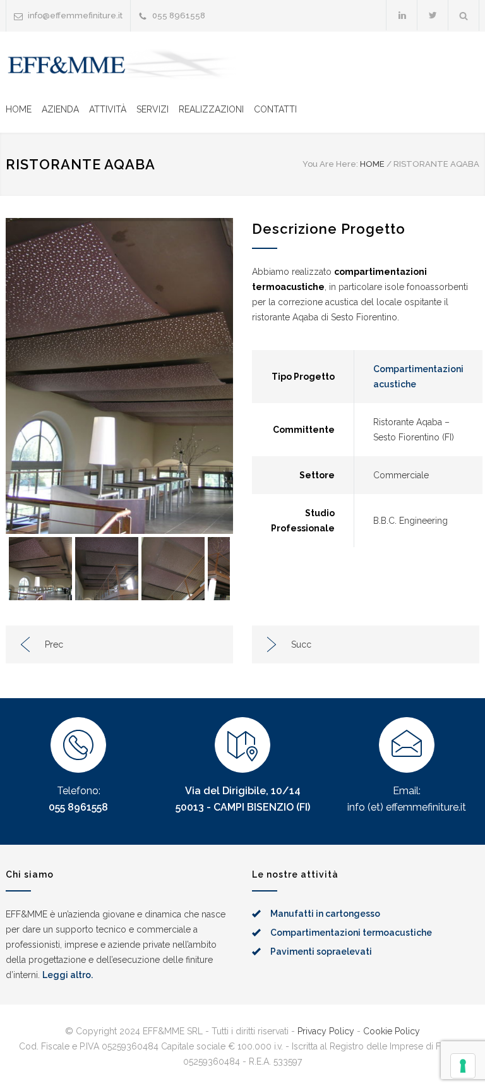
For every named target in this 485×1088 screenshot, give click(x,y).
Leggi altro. (67, 975)
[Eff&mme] (122, 65)
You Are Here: (330, 164)
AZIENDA (60, 109)
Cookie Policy (391, 1031)
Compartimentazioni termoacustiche (351, 933)
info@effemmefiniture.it (75, 15)
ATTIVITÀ (107, 109)
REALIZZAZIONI (211, 109)
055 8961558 (78, 807)
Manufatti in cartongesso (325, 914)
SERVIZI (152, 109)
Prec (54, 644)
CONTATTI (275, 109)
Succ (301, 644)
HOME (19, 109)
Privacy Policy (325, 1031)
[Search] (463, 15)
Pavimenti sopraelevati (321, 951)
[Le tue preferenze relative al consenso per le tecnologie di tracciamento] (463, 1066)
